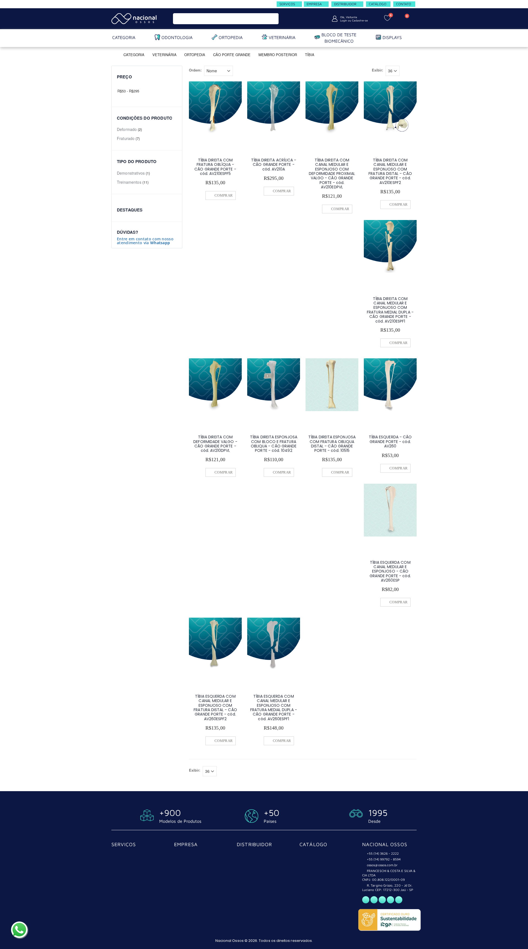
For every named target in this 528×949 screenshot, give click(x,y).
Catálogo (313, 844)
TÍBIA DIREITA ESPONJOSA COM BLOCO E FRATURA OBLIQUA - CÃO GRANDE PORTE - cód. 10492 (273, 443)
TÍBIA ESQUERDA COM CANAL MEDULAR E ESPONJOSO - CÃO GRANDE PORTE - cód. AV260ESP (390, 571)
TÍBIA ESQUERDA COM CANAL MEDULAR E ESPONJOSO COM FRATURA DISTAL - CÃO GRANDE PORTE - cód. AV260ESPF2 (215, 708)
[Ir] (273, 18)
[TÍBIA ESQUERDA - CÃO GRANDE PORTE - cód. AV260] (390, 384)
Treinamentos (129, 182)
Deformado (127, 129)
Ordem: (195, 70)
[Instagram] (382, 899)
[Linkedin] (398, 899)
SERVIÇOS (123, 844)
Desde (374, 821)
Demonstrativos (131, 173)
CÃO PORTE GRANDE (232, 54)
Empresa (186, 844)
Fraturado (125, 138)
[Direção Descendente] (237, 70)
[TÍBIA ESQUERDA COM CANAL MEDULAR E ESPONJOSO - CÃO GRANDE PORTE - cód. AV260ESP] (390, 510)
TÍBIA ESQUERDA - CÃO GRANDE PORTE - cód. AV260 (390, 441)
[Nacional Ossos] (134, 18)
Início (113, 54)
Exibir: (377, 70)
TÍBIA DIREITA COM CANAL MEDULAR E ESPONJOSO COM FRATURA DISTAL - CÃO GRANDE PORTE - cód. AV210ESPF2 (390, 171)
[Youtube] (390, 899)
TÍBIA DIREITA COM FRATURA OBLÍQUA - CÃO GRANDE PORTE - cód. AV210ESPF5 (215, 166)
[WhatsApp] (365, 899)
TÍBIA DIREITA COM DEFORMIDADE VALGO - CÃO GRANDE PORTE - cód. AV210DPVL (215, 443)
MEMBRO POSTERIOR (277, 54)
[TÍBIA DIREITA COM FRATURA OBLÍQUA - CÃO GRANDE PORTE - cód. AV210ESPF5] (215, 107)
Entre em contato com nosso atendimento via (145, 240)
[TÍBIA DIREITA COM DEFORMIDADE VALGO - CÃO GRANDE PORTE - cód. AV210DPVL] (215, 384)
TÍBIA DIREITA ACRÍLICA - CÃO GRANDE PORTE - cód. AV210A (273, 164)
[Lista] (413, 71)
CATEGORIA (133, 54)
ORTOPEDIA (194, 54)
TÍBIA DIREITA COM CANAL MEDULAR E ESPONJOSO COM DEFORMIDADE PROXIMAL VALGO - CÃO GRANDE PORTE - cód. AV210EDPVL (332, 173)
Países (270, 821)
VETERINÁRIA (165, 54)
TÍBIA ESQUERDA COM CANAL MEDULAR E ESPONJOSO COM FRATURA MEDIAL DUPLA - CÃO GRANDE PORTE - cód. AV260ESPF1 (273, 708)
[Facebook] (374, 899)
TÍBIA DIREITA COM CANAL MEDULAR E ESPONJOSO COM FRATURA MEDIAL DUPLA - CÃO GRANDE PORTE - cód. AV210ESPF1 (390, 310)
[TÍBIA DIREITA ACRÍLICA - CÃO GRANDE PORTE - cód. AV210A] (273, 107)
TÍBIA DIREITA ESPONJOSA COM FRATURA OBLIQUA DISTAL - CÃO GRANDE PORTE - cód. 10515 (332, 443)
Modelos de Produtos (180, 821)
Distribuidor (254, 844)
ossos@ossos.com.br (382, 865)
